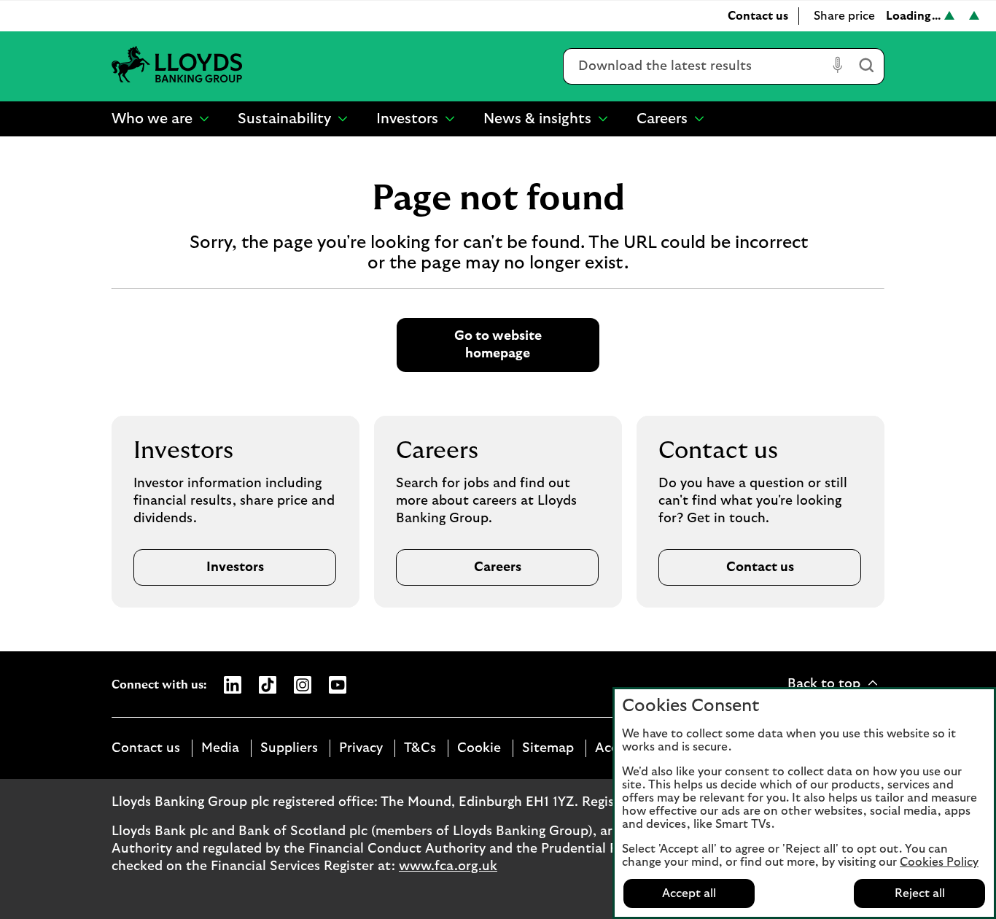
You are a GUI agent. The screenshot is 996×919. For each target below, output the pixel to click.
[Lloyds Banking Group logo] (177, 66)
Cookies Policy (939, 862)
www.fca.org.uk (448, 866)
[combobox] (695, 66)
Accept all (689, 893)
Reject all (920, 893)
